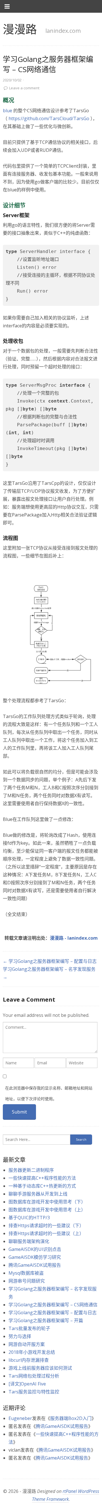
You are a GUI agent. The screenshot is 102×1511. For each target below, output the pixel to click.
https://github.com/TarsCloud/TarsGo (48, 118)
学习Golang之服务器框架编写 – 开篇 (45, 1320)
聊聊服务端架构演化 (28, 1241)
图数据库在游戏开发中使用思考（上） (47, 1210)
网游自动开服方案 (26, 1344)
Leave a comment (24, 87)
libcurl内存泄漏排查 (28, 1360)
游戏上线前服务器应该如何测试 (40, 1368)
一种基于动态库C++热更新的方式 (42, 1186)
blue (7, 110)
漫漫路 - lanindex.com (74, 938)
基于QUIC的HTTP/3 (29, 1217)
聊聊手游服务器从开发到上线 (37, 1194)
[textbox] (50, 1037)
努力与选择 (19, 1336)
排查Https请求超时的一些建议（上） (46, 1233)
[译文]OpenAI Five (27, 1384)
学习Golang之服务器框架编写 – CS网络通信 (52, 1305)
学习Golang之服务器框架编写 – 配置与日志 (52, 1312)
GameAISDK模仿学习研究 (34, 1257)
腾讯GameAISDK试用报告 (34, 1265)
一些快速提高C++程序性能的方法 (42, 1178)
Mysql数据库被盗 (26, 1273)
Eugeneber (20, 1418)
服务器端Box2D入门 (71, 1418)
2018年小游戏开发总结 (31, 1352)
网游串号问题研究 (26, 1281)
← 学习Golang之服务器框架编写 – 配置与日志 (50, 961)
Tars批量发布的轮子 (29, 1328)
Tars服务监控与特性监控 (33, 1392)
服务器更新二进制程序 (31, 1170)
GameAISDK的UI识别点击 (34, 1249)
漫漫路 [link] (20, 29)
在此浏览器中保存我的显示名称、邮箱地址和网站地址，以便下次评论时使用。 (48, 1093)
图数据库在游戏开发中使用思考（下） (47, 1202)
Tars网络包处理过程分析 (33, 1376)
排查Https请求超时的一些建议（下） (46, 1225)
